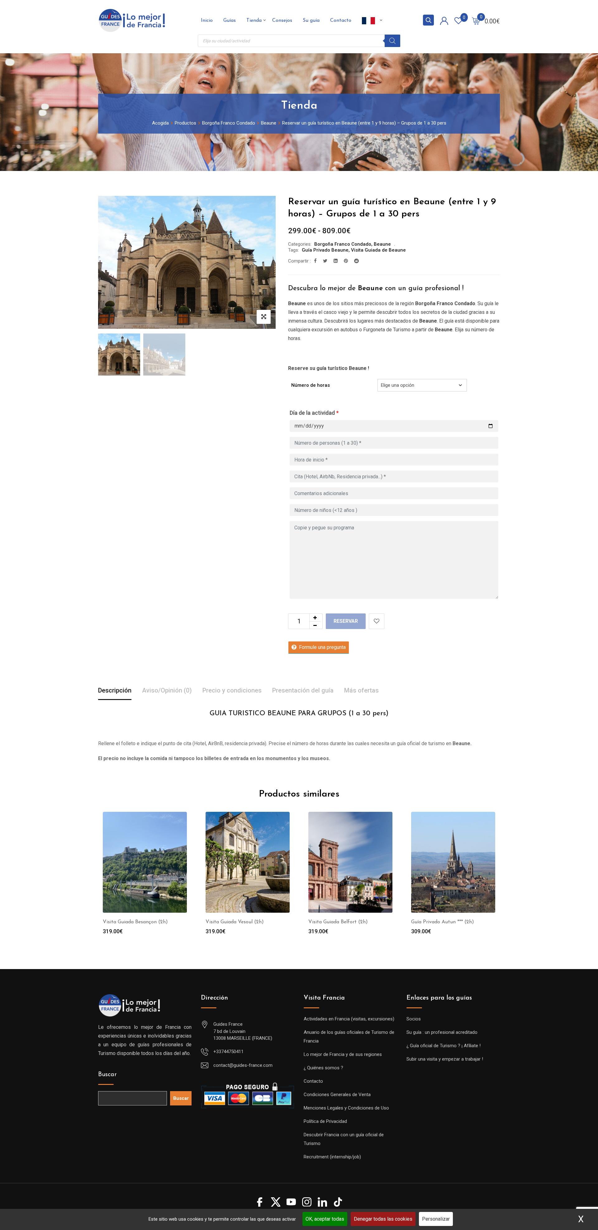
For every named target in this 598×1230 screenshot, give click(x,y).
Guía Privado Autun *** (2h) (442, 922)
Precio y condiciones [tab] (232, 690)
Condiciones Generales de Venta (337, 1094)
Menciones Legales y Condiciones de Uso (346, 1108)
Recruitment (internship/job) (332, 1157)
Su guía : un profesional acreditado (441, 1032)
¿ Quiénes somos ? (323, 1068)
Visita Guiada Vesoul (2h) (235, 922)
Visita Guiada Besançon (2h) (135, 922)
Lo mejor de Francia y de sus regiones (343, 1054)
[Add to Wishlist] (376, 621)
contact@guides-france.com (243, 1065)
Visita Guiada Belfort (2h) (338, 922)
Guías (229, 20)
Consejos (282, 20)
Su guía (311, 20)
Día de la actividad (314, 412)
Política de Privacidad (325, 1121)
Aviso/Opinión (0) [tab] (167, 690)
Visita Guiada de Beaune (378, 250)
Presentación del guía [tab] (303, 690)
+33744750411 (228, 1051)
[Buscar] (392, 41)
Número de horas (310, 385)
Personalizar (436, 1219)
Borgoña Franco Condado (342, 244)
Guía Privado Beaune (325, 250)
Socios (413, 1019)
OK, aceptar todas (325, 1219)
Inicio (207, 20)
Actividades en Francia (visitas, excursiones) (349, 1019)
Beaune (382, 244)
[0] (476, 20)
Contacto (340, 20)
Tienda (254, 20)
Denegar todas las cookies (383, 1219)
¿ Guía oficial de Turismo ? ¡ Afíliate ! (443, 1045)
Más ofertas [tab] (361, 690)
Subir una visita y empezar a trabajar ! (444, 1059)
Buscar (107, 1075)
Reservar (346, 621)
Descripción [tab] (114, 690)
